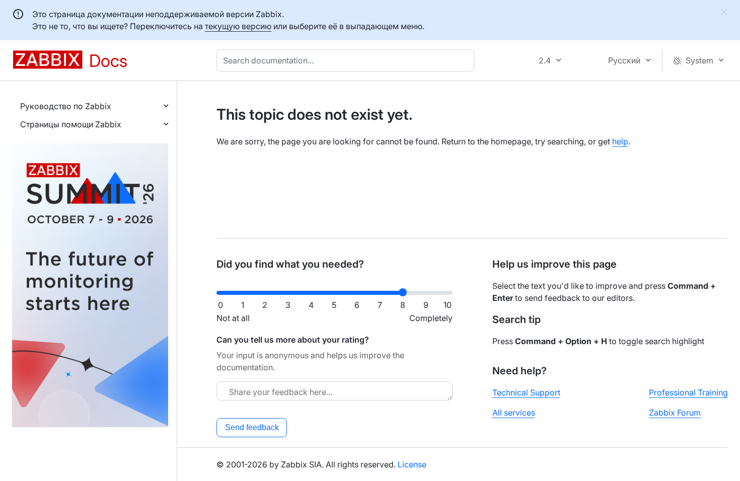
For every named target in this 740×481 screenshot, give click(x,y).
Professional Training (688, 392)
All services (513, 413)
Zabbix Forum (675, 413)
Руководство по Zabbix (65, 106)
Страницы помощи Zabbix (70, 124)
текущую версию (238, 26)
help (620, 141)
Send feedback (252, 427)
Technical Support (526, 392)
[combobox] (347, 60)
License (412, 464)
